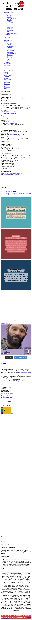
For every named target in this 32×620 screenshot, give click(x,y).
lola (10, 544)
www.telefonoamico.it (19, 149)
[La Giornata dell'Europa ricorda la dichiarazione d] (16, 275)
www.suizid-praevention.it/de (8, 113)
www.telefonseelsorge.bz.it (17, 134)
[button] (16, 94)
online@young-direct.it (11, 123)
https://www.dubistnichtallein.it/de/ (10, 174)
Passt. (27, 617)
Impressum (3, 539)
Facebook (3, 363)
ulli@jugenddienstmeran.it (24, 372)
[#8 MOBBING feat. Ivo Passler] (16, 306)
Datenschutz (4, 541)
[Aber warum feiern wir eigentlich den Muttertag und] (16, 244)
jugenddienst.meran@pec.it (8, 398)
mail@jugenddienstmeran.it (8, 397)
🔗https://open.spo (5, 323)
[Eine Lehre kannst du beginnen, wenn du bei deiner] (16, 212)
